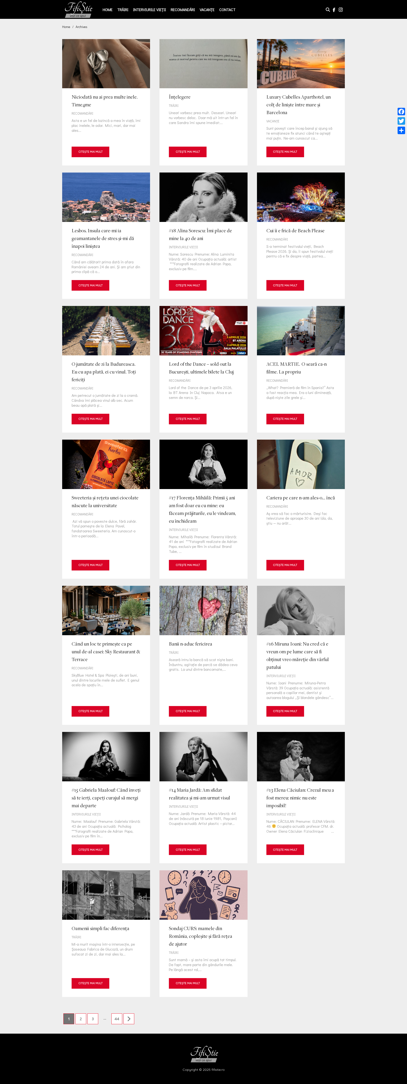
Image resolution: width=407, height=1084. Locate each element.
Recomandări (183, 9)
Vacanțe (207, 9)
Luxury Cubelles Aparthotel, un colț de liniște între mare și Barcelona (301, 102)
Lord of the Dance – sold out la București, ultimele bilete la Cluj (203, 369)
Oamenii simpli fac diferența (106, 933)
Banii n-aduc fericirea (203, 655)
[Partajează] (401, 130)
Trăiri (122, 9)
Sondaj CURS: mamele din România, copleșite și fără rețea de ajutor (203, 933)
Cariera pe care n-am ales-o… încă (301, 509)
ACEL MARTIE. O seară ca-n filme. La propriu (301, 369)
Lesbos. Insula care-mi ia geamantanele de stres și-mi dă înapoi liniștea (106, 236)
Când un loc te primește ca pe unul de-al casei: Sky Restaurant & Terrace (106, 655)
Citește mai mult (90, 151)
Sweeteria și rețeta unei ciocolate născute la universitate (106, 509)
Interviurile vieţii (149, 9)
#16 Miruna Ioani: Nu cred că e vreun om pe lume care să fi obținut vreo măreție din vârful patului (301, 655)
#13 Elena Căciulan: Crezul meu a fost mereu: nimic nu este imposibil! (301, 797)
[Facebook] (401, 111)
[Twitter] (401, 121)
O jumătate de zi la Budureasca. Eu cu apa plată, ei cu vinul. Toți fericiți (106, 369)
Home (108, 9)
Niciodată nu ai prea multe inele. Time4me (106, 102)
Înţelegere (203, 102)
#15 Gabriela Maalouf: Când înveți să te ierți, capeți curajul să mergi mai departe (106, 797)
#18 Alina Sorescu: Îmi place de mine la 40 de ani (203, 236)
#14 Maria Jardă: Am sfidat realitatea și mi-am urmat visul (203, 797)
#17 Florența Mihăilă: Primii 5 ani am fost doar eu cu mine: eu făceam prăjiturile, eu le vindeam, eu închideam (203, 509)
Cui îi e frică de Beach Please (301, 236)
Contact (227, 9)
